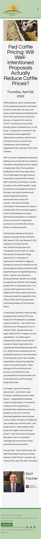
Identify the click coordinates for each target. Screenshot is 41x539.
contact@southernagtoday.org (13, 527)
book (32, 206)
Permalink (33, 461)
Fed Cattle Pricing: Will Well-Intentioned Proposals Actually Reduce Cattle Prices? (19, 453)
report (18, 289)
